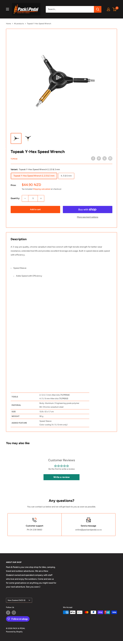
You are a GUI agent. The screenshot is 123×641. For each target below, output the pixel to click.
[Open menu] (7, 9)
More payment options (87, 217)
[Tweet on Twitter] (104, 158)
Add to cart (35, 209)
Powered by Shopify (14, 632)
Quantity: (15, 198)
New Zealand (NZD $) (16, 600)
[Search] (97, 9)
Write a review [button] (61, 477)
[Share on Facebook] (93, 158)
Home (8, 24)
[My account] (108, 9)
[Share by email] (110, 158)
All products (19, 24)
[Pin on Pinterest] (99, 158)
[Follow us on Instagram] (14, 612)
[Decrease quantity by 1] (25, 198)
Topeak (14, 159)
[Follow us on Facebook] (8, 612)
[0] (114, 9)
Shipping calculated (41, 189)
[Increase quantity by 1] (41, 198)
